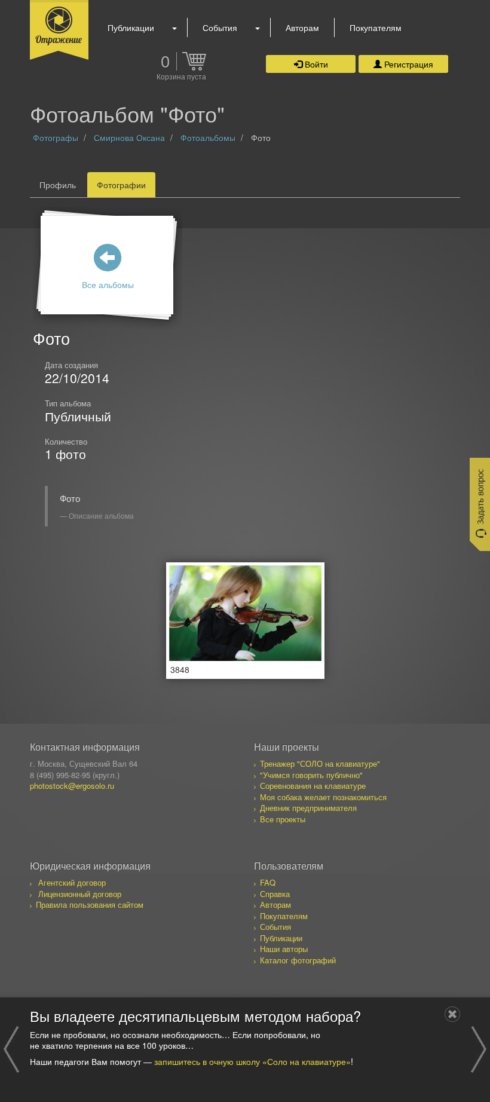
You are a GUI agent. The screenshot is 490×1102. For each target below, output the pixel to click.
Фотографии (121, 185)
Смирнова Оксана (129, 137)
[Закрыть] (452, 1014)
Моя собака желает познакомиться (323, 797)
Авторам (302, 27)
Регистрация (407, 64)
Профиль (57, 185)
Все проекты (282, 819)
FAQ (267, 882)
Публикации (131, 27)
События (220, 27)
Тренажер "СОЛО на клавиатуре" (320, 763)
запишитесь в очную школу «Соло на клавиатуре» (252, 1061)
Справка (275, 893)
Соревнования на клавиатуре (313, 785)
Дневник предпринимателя (308, 807)
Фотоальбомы (207, 137)
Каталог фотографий (298, 960)
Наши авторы (284, 948)
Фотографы (55, 137)
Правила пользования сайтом (89, 904)
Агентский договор (72, 882)
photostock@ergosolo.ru (72, 785)
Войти (315, 64)
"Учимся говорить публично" (311, 774)
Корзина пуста (181, 77)
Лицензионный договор (79, 893)
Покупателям (376, 27)
